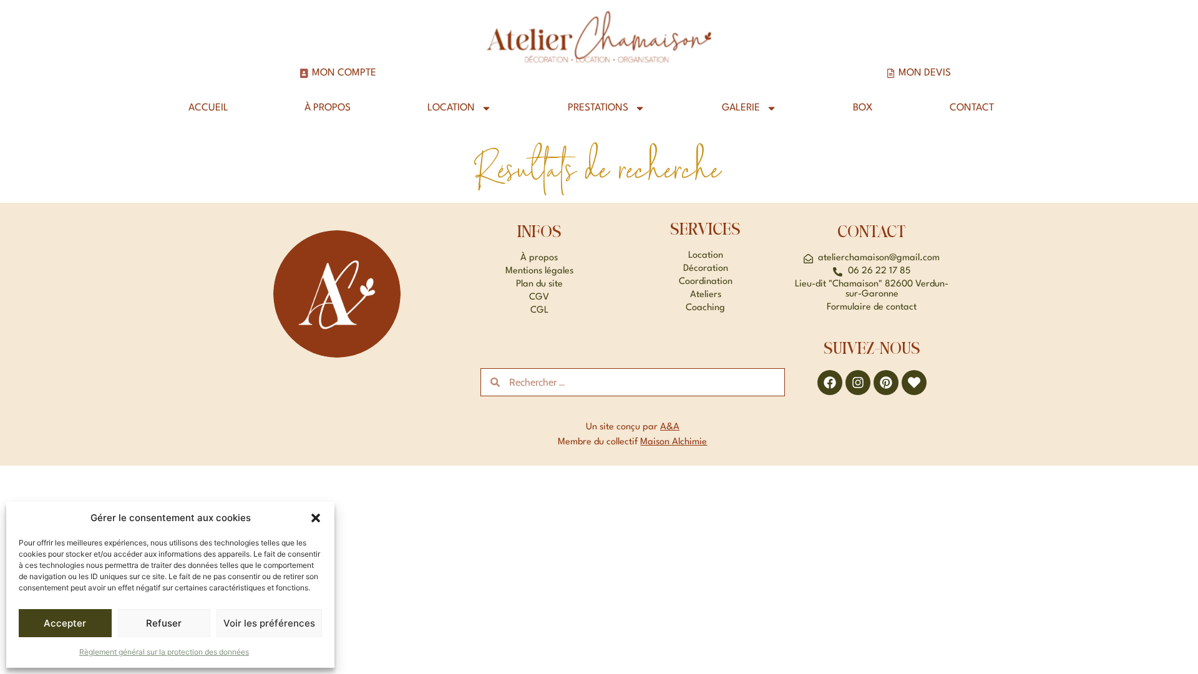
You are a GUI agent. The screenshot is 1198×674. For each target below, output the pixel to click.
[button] (315, 518)
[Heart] (914, 382)
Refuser (164, 623)
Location (451, 108)
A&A (669, 427)
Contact (972, 108)
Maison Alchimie (673, 442)
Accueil (208, 108)
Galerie (741, 108)
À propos (327, 108)
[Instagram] (857, 382)
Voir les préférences (269, 623)
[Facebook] (829, 382)
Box (863, 108)
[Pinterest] (886, 382)
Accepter (65, 623)
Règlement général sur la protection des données (164, 652)
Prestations (598, 108)
